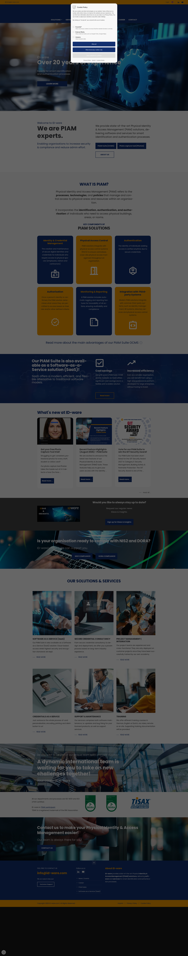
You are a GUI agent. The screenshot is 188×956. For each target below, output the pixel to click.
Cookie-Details (100, 60)
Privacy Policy (87, 60)
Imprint (94, 60)
